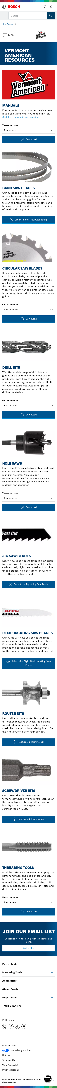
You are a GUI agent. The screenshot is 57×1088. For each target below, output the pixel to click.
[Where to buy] (45, 7)
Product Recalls (10, 1069)
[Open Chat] (48, 1079)
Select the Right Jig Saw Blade (30, 584)
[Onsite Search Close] (44, 15)
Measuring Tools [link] (12, 972)
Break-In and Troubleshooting (31, 219)
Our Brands (8, 24)
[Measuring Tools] (52, 972)
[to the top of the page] (52, 1070)
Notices (6, 1055)
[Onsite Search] (51, 15)
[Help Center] (52, 997)
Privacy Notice (9, 1045)
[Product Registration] (51, 7)
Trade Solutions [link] (11, 1005)
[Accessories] (52, 981)
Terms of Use (9, 1060)
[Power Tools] (52, 964)
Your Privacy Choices (20, 1050)
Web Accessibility (11, 1065)
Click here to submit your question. (20, 117)
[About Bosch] (52, 989)
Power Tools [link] (9, 964)
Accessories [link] (9, 980)
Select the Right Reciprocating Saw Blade (31, 663)
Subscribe (28, 948)
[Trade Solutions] (52, 1006)
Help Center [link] (9, 997)
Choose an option (10, 125)
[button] (4, 1026)
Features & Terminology (30, 741)
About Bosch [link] (10, 989)
